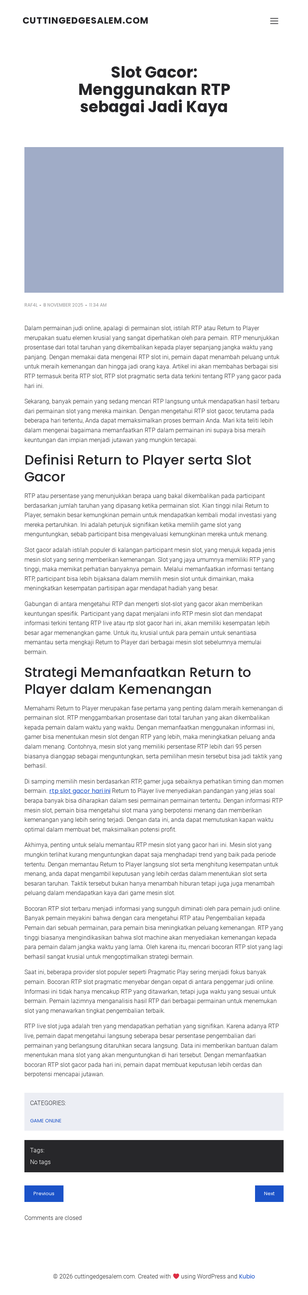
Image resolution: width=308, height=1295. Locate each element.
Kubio (247, 1276)
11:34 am (98, 305)
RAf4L (31, 305)
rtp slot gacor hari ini (79, 791)
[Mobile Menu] (274, 20)
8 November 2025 (63, 305)
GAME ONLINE (46, 1120)
